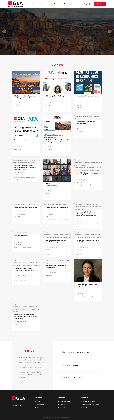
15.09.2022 (17, 245)
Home (34, 4)
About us (41, 4)
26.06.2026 (17, 105)
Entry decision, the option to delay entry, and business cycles (87, 285)
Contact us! (78, 378)
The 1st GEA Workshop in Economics (25, 207)
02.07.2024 (48, 149)
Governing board (83, 352)
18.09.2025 (79, 105)
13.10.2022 (79, 221)
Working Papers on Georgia (91, 404)
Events (49, 4)
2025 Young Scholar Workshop (54, 96)
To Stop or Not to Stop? (21, 235)
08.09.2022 (48, 249)
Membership (68, 4)
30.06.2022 (48, 275)
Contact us (57, 41)
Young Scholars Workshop (22, 140)
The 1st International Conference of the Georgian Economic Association (56, 141)
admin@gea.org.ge (17, 405)
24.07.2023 (17, 216)
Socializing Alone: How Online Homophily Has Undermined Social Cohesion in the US (25, 167)
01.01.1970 (17, 324)
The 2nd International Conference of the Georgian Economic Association (25, 97)
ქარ (90, 4)
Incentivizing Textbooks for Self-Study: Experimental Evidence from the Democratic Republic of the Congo (87, 214)
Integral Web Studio (65, 417)
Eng (85, 4)
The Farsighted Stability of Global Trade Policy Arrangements (55, 241)
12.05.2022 (79, 293)
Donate (99, 4)
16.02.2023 (48, 216)
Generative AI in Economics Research (87, 96)
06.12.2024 (17, 149)
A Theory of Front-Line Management (56, 207)
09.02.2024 (17, 175)
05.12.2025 (48, 105)
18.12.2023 (48, 193)
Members (76, 365)
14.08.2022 (79, 249)
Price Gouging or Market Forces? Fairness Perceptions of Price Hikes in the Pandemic (25, 316)
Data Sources (87, 408)
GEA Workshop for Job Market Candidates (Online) (54, 185)
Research (57, 4)
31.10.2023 (79, 182)
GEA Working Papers (89, 401)
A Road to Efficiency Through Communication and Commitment (25, 269)
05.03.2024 (79, 131)
